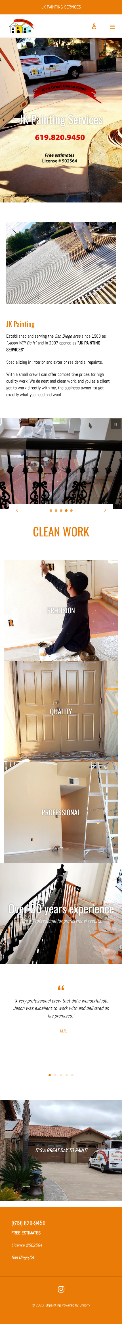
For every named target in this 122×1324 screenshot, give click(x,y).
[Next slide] (105, 510)
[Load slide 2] (56, 510)
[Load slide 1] (51, 510)
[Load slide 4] (66, 510)
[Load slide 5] (71, 510)
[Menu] (112, 26)
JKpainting (53, 1305)
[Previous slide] (16, 510)
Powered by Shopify (76, 1305)
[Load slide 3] (61, 510)
